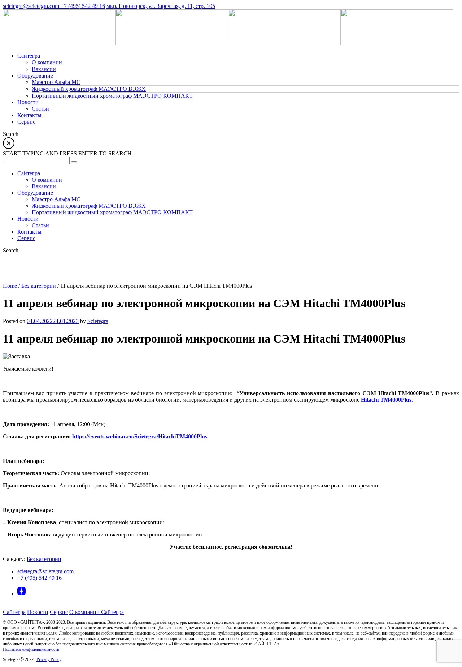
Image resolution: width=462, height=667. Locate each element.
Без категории (38, 286)
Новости (37, 612)
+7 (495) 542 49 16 (83, 6)
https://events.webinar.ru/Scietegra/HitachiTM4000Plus (139, 436)
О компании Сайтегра (96, 612)
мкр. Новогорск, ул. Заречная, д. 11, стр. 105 (160, 6)
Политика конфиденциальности (31, 649)
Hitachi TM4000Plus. (387, 400)
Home (10, 286)
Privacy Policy (48, 659)
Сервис (59, 612)
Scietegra (97, 321)
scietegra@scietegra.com (32, 6)
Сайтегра (14, 612)
